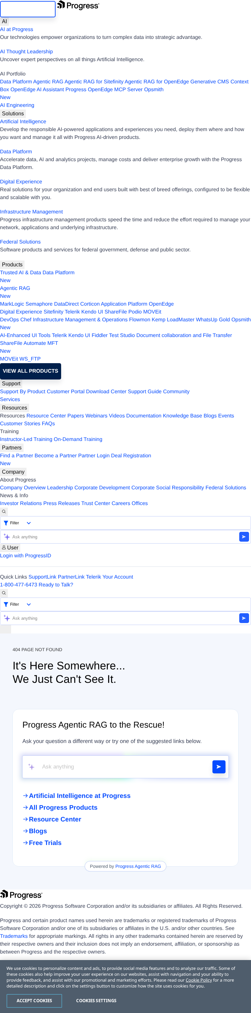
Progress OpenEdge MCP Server (103, 90)
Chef (25, 320)
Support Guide (144, 392)
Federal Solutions (20, 242)
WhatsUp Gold (213, 320)
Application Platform (124, 304)
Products (12, 264)
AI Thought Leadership (26, 52)
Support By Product (22, 392)
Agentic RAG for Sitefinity (94, 82)
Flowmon (139, 320)
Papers (75, 416)
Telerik (72, 312)
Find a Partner (16, 456)
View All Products (30, 371)
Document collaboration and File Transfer (184, 335)
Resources (14, 408)
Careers (121, 503)
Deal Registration (75, 459)
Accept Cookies (34, 1001)
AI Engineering (17, 105)
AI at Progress (16, 29)
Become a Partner (56, 456)
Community (176, 392)
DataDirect (66, 304)
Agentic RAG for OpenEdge (157, 82)
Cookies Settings (96, 1001)
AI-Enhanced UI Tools (25, 335)
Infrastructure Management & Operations (80, 320)
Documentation (143, 416)
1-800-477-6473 (18, 585)
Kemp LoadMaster (173, 320)
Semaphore (39, 304)
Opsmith (81, 93)
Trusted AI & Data (20, 273)
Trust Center (95, 503)
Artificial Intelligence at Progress (79, 796)
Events (226, 416)
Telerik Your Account (109, 577)
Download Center (106, 392)
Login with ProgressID (25, 556)
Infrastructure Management (31, 212)
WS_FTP (30, 359)
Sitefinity (53, 312)
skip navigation (28, 9)
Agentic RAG (48, 82)
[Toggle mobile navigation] (5, 629)
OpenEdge (161, 304)
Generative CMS (210, 82)
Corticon (90, 304)
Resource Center (46, 416)
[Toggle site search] (4, 593)
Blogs (210, 416)
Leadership (60, 488)
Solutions (13, 113)
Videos (117, 416)
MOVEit (152, 312)
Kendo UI (92, 312)
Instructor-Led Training (26, 439)
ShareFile (116, 312)
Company (13, 472)
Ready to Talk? (56, 585)
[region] (125, 986)
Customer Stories (20, 424)
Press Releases (61, 503)
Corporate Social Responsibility (167, 488)
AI (4, 21)
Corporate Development (102, 488)
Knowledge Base (182, 416)
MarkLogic (12, 304)
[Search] (4, 512)
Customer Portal (66, 392)
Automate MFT (29, 347)
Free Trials (45, 843)
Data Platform (16, 82)
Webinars (97, 416)
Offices (140, 503)
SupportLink (42, 577)
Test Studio (122, 335)
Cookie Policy (199, 980)
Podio (135, 312)
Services (10, 399)
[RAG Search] (219, 766)
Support (11, 383)
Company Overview (23, 488)
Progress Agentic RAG (138, 866)
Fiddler (100, 335)
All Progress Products (63, 807)
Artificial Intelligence (23, 122)
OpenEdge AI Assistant (37, 90)
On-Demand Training (78, 439)
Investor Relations (21, 503)
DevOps (9, 320)
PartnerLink (71, 577)
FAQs (48, 424)
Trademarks (14, 936)
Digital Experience (21, 182)
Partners (12, 447)
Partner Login (93, 456)
